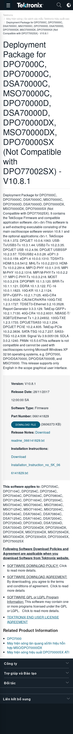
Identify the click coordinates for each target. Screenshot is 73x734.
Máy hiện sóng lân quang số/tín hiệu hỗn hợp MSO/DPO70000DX (36, 645)
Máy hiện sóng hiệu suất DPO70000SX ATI (38, 652)
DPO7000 (14, 638)
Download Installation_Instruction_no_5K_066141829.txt (35, 464)
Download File (25, 424)
